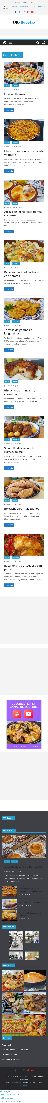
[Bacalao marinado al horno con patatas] (24, 251)
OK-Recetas (8, 818)
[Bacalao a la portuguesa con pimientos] (24, 544)
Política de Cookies (8, 1098)
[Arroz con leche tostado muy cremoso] (24, 191)
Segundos (15, 263)
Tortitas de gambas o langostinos (18, 331)
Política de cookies (9, 1055)
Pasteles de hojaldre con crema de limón (31, 914)
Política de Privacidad (9, 1094)
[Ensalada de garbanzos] (13, 1025)
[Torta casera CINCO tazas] (35, 980)
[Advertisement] (24, 620)
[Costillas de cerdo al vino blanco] (35, 1003)
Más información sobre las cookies (15, 1050)
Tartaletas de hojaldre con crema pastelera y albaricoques (31, 890)
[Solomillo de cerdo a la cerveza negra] (24, 427)
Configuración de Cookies (11, 1101)
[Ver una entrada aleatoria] (43, 42)
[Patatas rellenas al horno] (13, 980)
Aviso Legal (6, 1045)
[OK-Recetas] (4, 42)
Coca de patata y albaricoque (21, 6)
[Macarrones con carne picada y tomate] (24, 130)
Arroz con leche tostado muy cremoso (23, 213)
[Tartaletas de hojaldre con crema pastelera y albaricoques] (9, 891)
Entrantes (15, 321)
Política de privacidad (10, 1059)
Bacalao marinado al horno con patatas (22, 274)
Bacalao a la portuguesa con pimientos (23, 567)
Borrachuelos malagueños (21, 508)
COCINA (7, 85)
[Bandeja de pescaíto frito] (13, 1003)
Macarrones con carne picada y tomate (24, 153)
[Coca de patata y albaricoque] (24, 846)
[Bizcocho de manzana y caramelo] (24, 369)
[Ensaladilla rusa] (24, 73)
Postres (14, 203)
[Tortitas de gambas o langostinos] (24, 309)
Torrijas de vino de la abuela (30, 902)
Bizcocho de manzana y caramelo (19, 392)
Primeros (15, 85)
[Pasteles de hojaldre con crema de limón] (9, 915)
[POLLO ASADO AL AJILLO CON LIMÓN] (35, 1025)
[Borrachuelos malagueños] (24, 488)
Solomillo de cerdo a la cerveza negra (19, 450)
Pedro (20, 90)
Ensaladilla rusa (14, 94)
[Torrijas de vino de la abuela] (9, 904)
